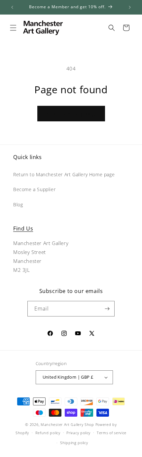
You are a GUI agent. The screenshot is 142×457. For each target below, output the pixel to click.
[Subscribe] (107, 308)
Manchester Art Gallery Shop (67, 424)
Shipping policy (74, 442)
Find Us (23, 228)
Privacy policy (78, 432)
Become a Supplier (34, 189)
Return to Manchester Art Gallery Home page (64, 174)
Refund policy (47, 432)
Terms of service (111, 432)
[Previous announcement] (12, 7)
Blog (18, 204)
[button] (13, 28)
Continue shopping (71, 113)
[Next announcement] (130, 7)
